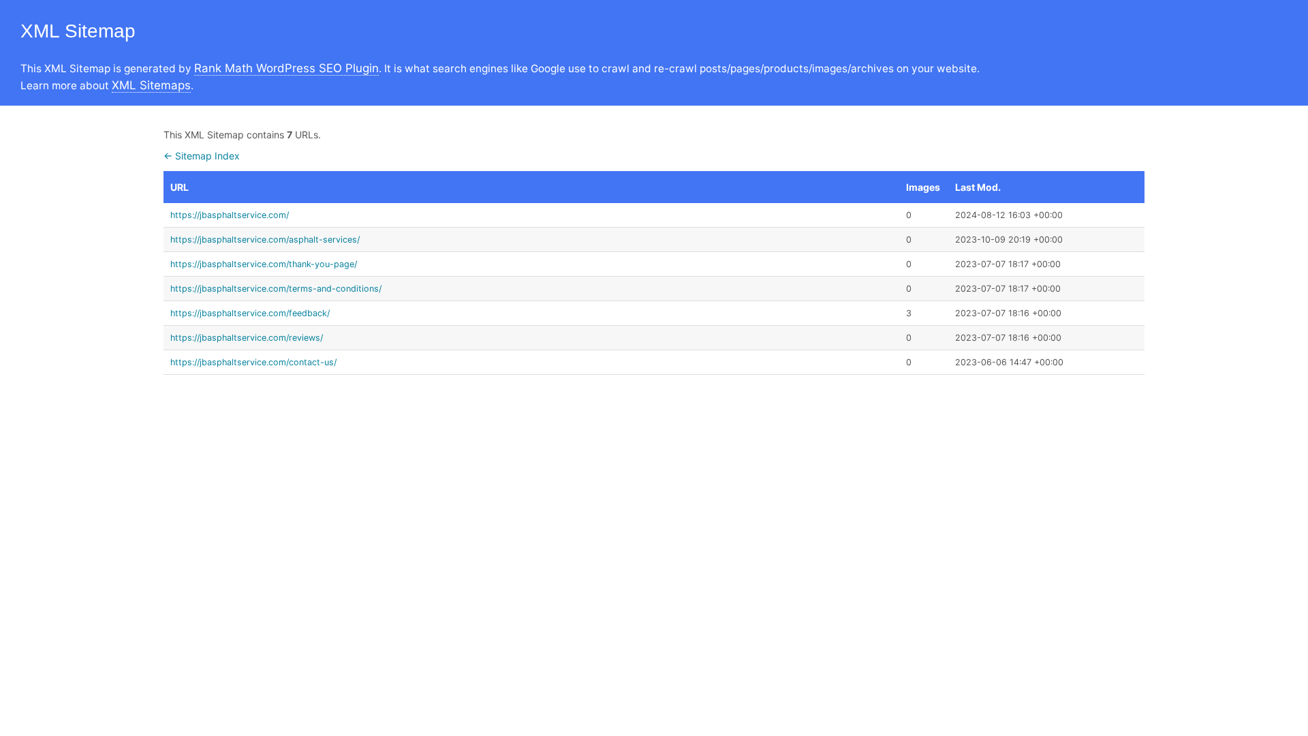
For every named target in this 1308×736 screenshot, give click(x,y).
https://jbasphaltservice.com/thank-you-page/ (263, 264)
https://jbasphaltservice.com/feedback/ (250, 313)
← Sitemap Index (202, 156)
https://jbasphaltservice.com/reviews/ (246, 338)
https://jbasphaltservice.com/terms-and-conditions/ (276, 288)
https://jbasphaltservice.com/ (229, 215)
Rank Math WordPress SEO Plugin (286, 68)
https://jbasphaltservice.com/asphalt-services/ (265, 239)
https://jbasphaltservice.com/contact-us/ (253, 362)
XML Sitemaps (151, 85)
